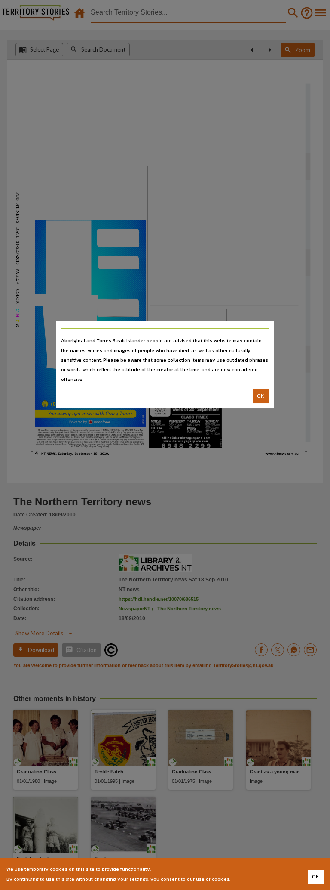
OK (260, 396)
